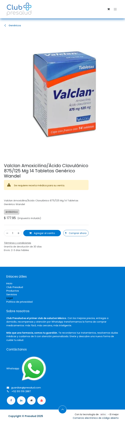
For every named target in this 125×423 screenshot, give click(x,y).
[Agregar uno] (19, 233)
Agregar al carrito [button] (44, 233)
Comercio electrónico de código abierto (96, 418)
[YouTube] (41, 400)
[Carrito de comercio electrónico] (108, 9)
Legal (9, 298)
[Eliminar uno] (7, 233)
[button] (76, 233)
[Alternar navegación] (115, 9)
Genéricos (14, 25)
